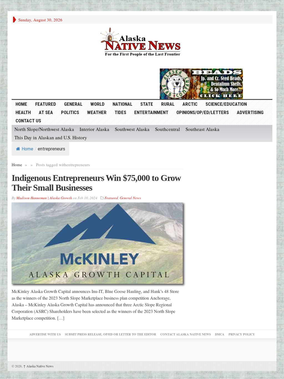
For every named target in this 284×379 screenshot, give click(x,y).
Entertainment (151, 112)
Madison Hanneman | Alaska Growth (44, 197)
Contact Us (28, 120)
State (146, 104)
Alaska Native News (38, 366)
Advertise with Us (45, 334)
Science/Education (226, 104)
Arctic (189, 104)
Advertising (250, 112)
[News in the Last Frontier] (142, 42)
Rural (167, 104)
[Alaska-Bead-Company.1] (201, 83)
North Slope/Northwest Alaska (44, 129)
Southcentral (167, 129)
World (97, 104)
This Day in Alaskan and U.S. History (50, 137)
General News (130, 197)
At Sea (46, 112)
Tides (120, 112)
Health (23, 112)
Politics (70, 112)
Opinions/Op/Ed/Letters (202, 112)
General (73, 104)
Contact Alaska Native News (185, 334)
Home (27, 148)
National (122, 104)
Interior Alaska (94, 129)
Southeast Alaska (202, 129)
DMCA (219, 334)
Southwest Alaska (132, 129)
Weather (96, 112)
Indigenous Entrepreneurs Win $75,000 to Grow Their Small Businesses (96, 183)
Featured (45, 104)
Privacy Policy (242, 334)
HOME (21, 104)
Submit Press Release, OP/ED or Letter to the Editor (110, 334)
